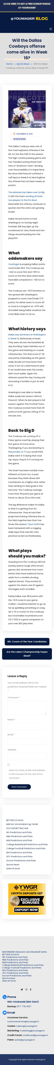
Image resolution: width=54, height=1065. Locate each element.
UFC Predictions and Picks (19, 856)
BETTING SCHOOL (15, 820)
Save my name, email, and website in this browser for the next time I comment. (27, 774)
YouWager (13, 264)
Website (12, 749)
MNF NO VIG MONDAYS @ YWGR (22, 824)
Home (9, 63)
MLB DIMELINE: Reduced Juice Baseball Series (24, 951)
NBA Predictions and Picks (19, 836)
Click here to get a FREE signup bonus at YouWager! (27, 5)
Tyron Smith (34, 524)
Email (11, 734)
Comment (14, 697)
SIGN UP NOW (13, 868)
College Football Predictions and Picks (25, 848)
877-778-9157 (24, 1006)
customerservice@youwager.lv (23, 1021)
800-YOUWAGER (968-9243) (23, 1001)
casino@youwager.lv (26, 1026)
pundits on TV (19, 451)
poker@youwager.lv (25, 1039)
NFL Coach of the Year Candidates (27, 641)
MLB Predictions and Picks (19, 840)
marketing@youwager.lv (32, 1030)
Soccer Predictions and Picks (21, 860)
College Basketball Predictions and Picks (27, 844)
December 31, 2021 (24, 134)
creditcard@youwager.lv (35, 1035)
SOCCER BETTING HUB (17, 828)
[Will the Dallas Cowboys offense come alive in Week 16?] (27, 109)
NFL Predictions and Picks (19, 832)
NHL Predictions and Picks (19, 852)
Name (11, 719)
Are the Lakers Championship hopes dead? (27, 653)
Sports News (23, 63)
